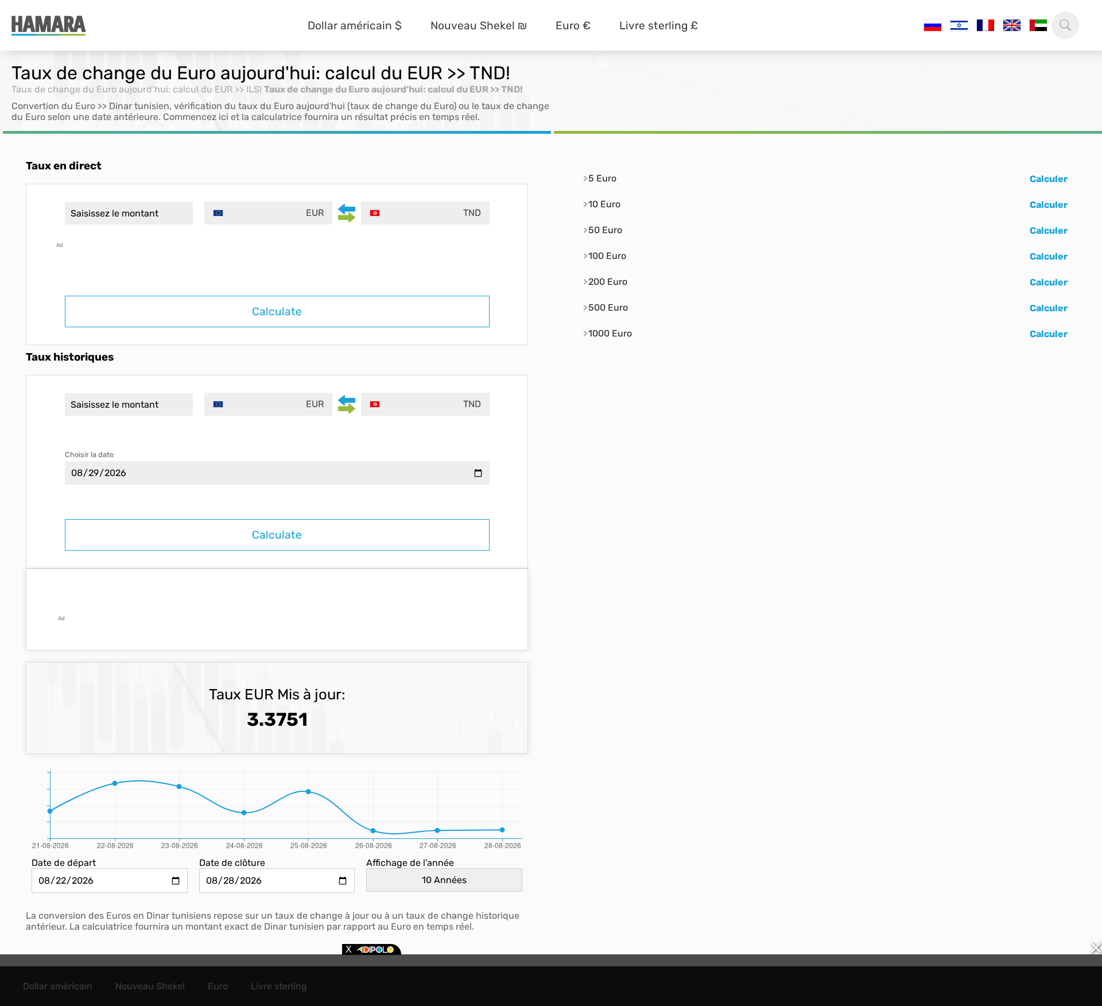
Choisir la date (89, 454)
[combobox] (268, 213)
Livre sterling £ (658, 25)
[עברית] (959, 25)
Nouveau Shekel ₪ (478, 25)
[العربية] (1038, 25)
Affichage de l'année (410, 862)
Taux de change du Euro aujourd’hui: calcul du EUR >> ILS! (136, 89)
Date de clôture (232, 862)
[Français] (985, 25)
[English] (1012, 25)
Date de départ (64, 862)
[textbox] (268, 213)
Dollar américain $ (355, 25)
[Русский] (932, 25)
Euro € (573, 25)
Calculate (277, 311)
